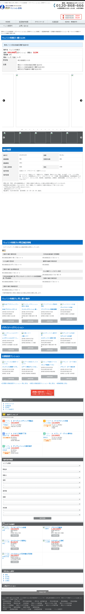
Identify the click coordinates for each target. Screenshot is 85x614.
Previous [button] (4, 100)
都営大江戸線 (22, 69)
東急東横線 (64, 601)
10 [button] (57, 129)
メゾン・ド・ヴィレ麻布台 (63, 433)
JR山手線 (17, 601)
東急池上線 (17, 603)
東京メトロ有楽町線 (37, 605)
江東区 (7, 580)
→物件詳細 (10, 321)
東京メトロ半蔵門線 (52, 605)
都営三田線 (26, 607)
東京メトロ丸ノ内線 (51, 603)
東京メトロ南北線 (24, 67)
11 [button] (61, 129)
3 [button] (30, 129)
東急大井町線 (7, 603)
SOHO (7, 407)
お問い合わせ (23, 26)
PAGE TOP (42, 592)
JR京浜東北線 (54, 601)
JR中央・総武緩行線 (41, 601)
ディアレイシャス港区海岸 (22, 446)
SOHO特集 (48, 609)
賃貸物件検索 (23, 22)
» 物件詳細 (15, 535)
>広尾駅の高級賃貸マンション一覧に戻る (14, 383)
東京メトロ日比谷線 (25, 65)
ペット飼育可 (8, 26)
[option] (42, 100)
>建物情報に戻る (61, 383)
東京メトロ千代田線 (22, 605)
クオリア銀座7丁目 (19, 433)
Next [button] (81, 100)
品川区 (7, 576)
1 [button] (22, 129)
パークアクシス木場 (61, 421)
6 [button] (41, 129)
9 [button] (53, 129)
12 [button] (65, 129)
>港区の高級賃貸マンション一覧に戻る (42, 383)
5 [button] (37, 129)
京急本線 (26, 603)
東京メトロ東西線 (8, 605)
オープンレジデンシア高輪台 (23, 421)
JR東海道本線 (7, 601)
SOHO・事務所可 (71, 22)
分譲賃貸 (55, 22)
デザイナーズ (39, 22)
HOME (8, 22)
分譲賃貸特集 (38, 609)
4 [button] (34, 129)
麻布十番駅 (34, 67)
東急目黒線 (74, 601)
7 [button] (45, 129)
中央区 (7, 578)
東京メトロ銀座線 (36, 603)
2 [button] (26, 129)
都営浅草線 (17, 607)
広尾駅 (34, 65)
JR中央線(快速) (27, 601)
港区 (23, 60)
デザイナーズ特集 (26, 609)
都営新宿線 (36, 607)
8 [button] (49, 129)
